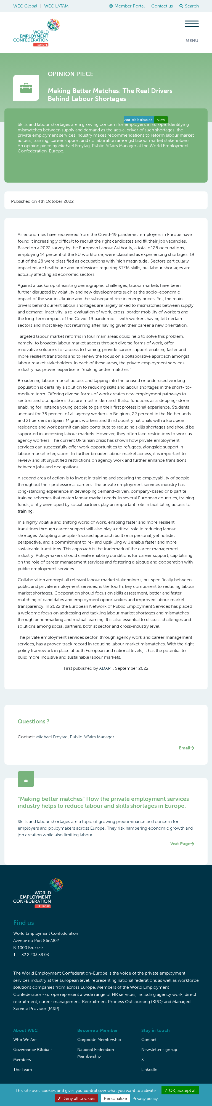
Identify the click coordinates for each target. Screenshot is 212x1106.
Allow (161, 120)
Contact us (162, 6)
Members (22, 1059)
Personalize (115, 1098)
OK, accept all (182, 1090)
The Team (22, 1069)
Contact (149, 1039)
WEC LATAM (56, 6)
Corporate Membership (99, 1039)
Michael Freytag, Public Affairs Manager (113, 742)
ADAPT (106, 668)
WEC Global (25, 6)
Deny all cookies (78, 1098)
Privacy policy (145, 1098)
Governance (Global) (32, 1049)
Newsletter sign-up (159, 1049)
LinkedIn (149, 1069)
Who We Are (24, 1039)
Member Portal (130, 6)
